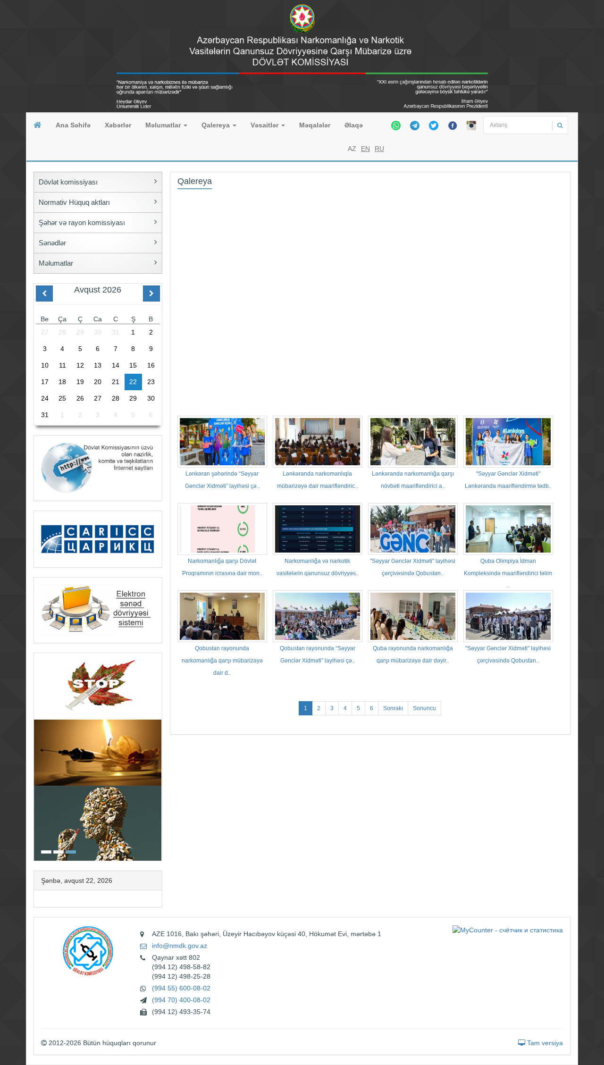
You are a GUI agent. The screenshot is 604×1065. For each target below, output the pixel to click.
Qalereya (216, 125)
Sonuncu (424, 708)
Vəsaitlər (265, 125)
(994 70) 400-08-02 (181, 1000)
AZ (352, 148)
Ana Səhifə (73, 125)
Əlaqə (353, 125)
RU (379, 148)
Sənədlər (52, 243)
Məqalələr (314, 125)
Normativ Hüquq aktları (74, 202)
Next (159, 755)
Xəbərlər (118, 125)
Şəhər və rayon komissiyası (82, 222)
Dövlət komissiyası (68, 182)
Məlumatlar (164, 125)
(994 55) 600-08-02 (181, 988)
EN (365, 148)
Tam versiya (544, 1043)
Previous (37, 755)
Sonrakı (393, 708)
